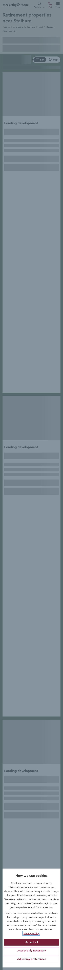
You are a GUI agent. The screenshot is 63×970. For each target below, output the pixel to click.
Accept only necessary (31, 950)
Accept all (31, 942)
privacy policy (31, 933)
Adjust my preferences (31, 959)
